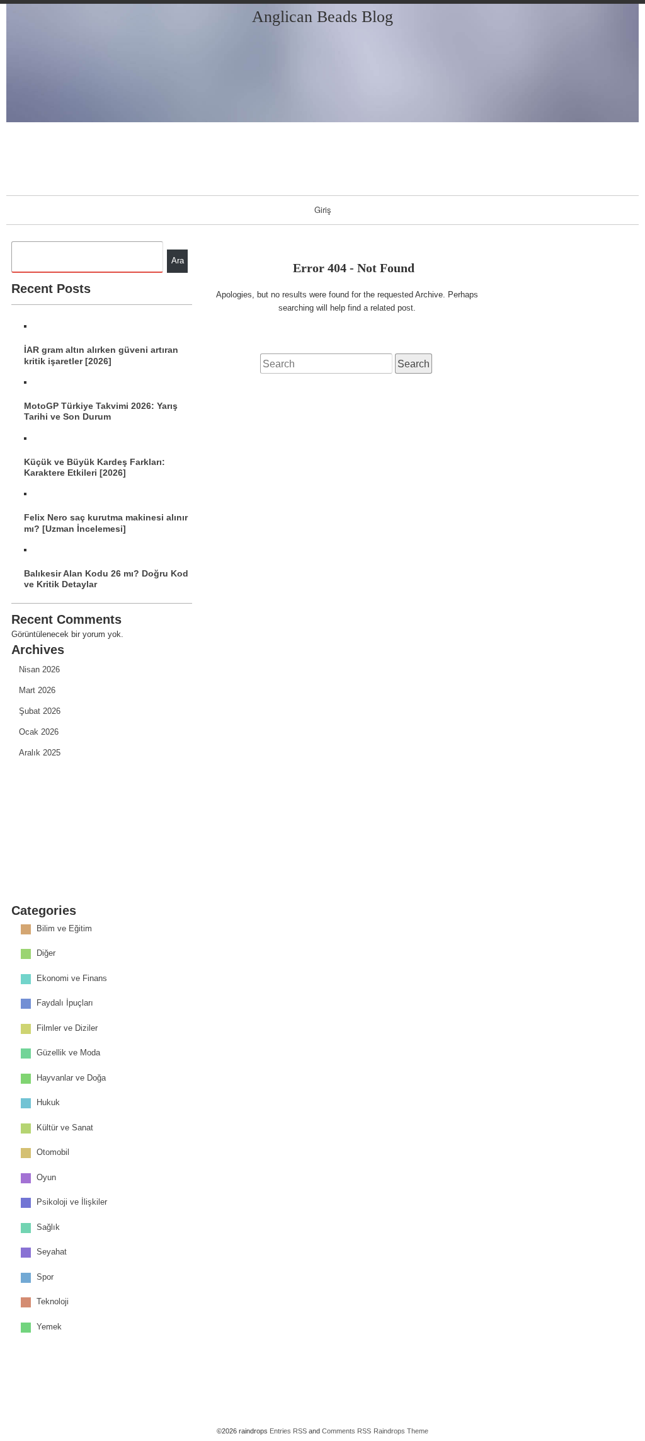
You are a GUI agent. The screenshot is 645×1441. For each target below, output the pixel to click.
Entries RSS (288, 1431)
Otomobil (53, 1152)
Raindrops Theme (401, 1431)
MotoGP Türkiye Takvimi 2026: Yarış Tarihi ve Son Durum (101, 411)
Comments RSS (346, 1431)
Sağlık (48, 1227)
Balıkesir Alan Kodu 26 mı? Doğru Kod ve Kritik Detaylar (106, 578)
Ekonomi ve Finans (72, 978)
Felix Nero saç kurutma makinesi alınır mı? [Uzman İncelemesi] (106, 522)
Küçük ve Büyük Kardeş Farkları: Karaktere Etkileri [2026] (94, 467)
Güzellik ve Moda (68, 1052)
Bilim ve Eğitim (64, 928)
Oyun (46, 1177)
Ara (177, 260)
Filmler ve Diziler (67, 1028)
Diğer (46, 953)
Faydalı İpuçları (65, 1003)
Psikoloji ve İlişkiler (72, 1202)
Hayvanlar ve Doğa (71, 1077)
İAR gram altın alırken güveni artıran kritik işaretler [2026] (101, 355)
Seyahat (52, 1251)
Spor (45, 1277)
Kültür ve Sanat (65, 1127)
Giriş (322, 209)
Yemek (49, 1326)
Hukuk (48, 1102)
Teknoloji (53, 1301)
